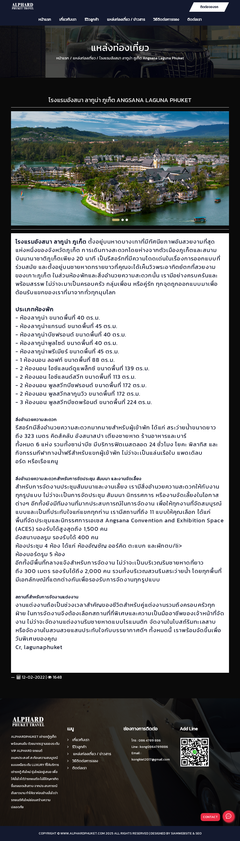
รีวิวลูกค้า (92, 19)
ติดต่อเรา (194, 19)
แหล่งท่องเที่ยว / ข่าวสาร (126, 19)
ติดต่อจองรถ (209, 6)
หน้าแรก (44, 19)
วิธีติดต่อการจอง (166, 19)
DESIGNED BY (160, 833)
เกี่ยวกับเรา (67, 19)
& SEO (197, 833)
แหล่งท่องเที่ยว (84, 58)
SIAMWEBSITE (181, 833)
